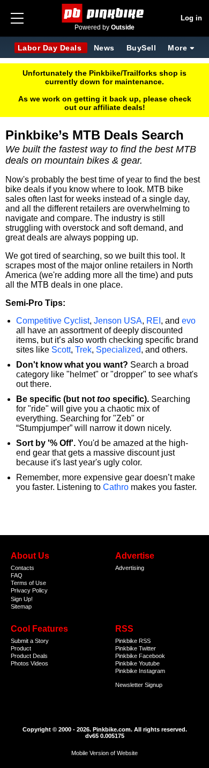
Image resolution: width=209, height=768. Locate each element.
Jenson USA (118, 320)
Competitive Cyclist (52, 320)
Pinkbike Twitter (135, 648)
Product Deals (29, 656)
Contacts (22, 568)
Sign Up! (22, 599)
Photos (20, 663)
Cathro (116, 487)
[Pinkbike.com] (104, 13)
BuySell (141, 47)
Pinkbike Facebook (140, 656)
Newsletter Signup (138, 685)
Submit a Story (30, 641)
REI (153, 320)
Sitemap (21, 606)
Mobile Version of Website (104, 753)
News (104, 47)
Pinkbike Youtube (137, 663)
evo (189, 320)
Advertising (129, 568)
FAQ (17, 575)
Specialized (118, 349)
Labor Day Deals (51, 47)
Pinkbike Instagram (140, 671)
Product (21, 648)
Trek (83, 349)
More (177, 47)
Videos (39, 663)
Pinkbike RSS (133, 641)
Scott (61, 349)
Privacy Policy (29, 590)
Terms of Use (28, 583)
